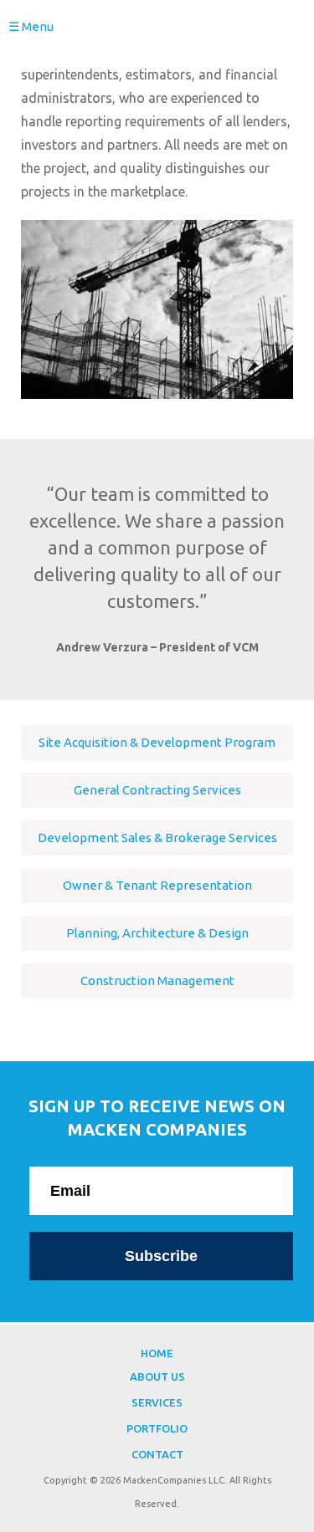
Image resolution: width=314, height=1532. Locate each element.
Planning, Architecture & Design (157, 933)
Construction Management (157, 980)
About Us (157, 1376)
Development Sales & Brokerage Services (157, 837)
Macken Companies (157, 34)
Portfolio (157, 1428)
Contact (157, 1454)
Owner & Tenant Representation (157, 885)
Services (157, 1402)
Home (157, 1353)
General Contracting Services (157, 790)
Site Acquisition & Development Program (157, 742)
